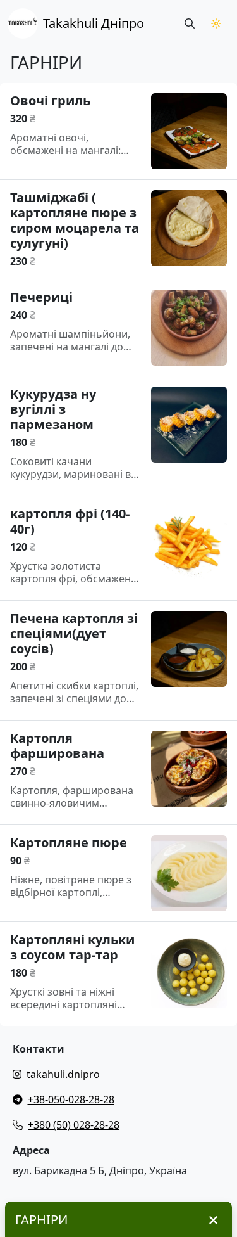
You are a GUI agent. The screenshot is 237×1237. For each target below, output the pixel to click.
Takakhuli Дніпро (93, 23)
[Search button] (189, 23)
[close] (213, 1220)
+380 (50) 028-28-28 (73, 1125)
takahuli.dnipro (63, 1074)
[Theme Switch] (216, 23)
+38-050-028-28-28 (71, 1099)
